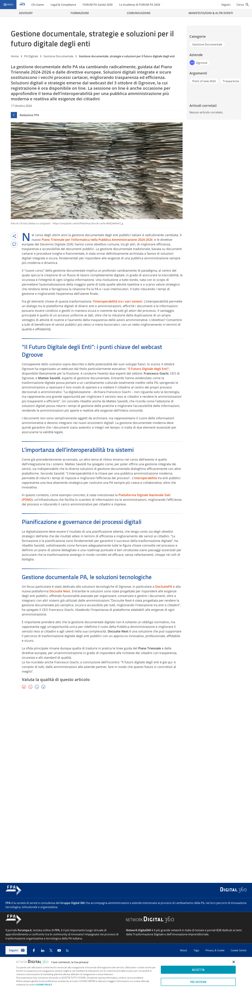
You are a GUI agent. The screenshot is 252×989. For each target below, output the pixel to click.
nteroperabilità (146, 478)
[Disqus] (126, 742)
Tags (196, 950)
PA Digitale (31, 56)
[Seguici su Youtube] (59, 950)
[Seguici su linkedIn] (43, 950)
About (184, 950)
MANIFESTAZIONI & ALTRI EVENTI (211, 13)
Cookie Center (239, 950)
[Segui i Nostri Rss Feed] (67, 950)
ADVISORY (26, 13)
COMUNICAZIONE (139, 13)
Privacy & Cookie (215, 950)
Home (15, 56)
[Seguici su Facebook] (34, 950)
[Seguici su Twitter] (51, 950)
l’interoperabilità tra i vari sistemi (117, 301)
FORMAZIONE (80, 13)
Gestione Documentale (58, 56)
